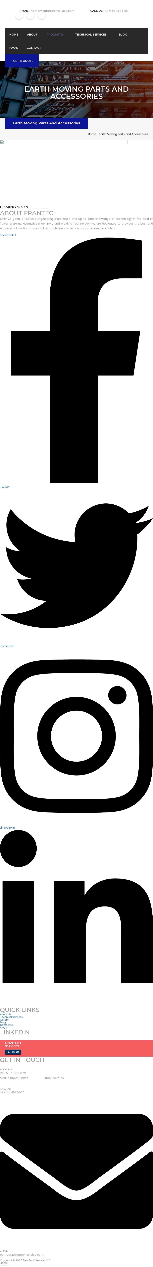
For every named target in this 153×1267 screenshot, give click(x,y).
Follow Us (13, 1051)
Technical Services (91, 34)
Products (54, 34)
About (32, 34)
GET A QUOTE (23, 61)
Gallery (4, 1019)
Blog (123, 34)
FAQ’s (13, 48)
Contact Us (6, 1024)
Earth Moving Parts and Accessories (46, 123)
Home (13, 34)
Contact (34, 48)
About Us (5, 1014)
